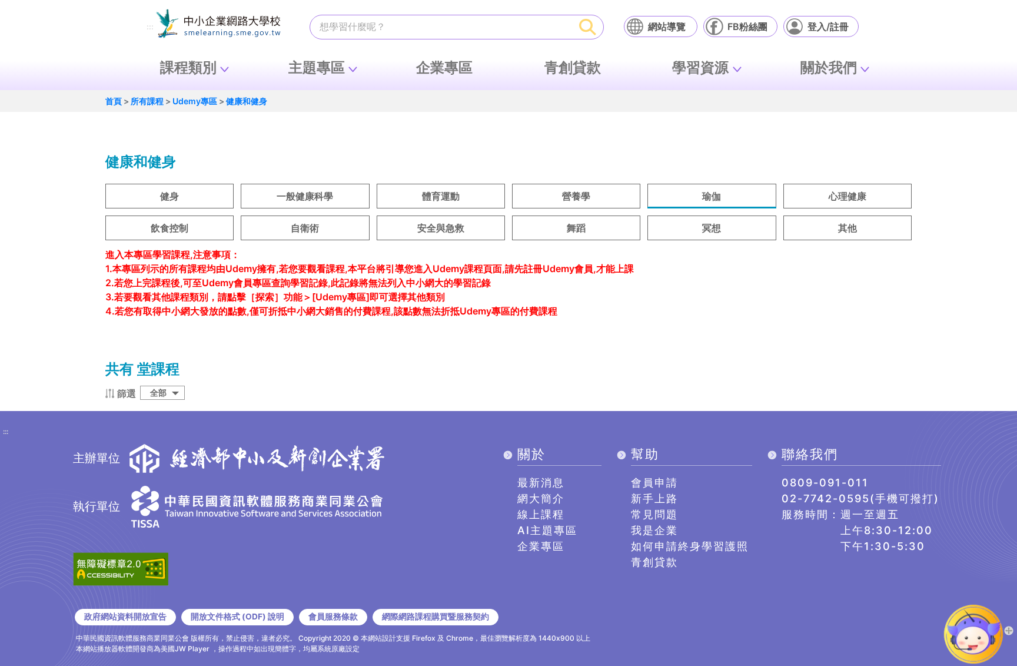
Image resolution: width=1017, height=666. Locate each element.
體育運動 (441, 196)
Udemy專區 (194, 101)
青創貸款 (572, 67)
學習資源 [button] (700, 67)
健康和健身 (246, 101)
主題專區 (316, 67)
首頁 (113, 101)
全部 (158, 392)
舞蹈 (576, 228)
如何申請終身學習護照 (690, 546)
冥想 (711, 228)
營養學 (576, 196)
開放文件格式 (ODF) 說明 (237, 616)
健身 (169, 196)
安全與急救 (440, 228)
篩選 (126, 393)
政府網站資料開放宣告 (125, 616)
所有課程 (147, 101)
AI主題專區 (547, 530)
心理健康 (847, 196)
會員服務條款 (333, 616)
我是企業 (654, 530)
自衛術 (305, 228)
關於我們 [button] (828, 67)
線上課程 (540, 514)
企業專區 (444, 67)
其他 (847, 228)
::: (150, 27)
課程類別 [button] (188, 67)
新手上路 (654, 498)
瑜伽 (711, 196)
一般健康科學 (305, 196)
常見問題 (654, 514)
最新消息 (540, 482)
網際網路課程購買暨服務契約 (435, 616)
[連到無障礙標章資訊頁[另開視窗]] (120, 567)
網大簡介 (540, 498)
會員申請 (654, 482)
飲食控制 (169, 228)
